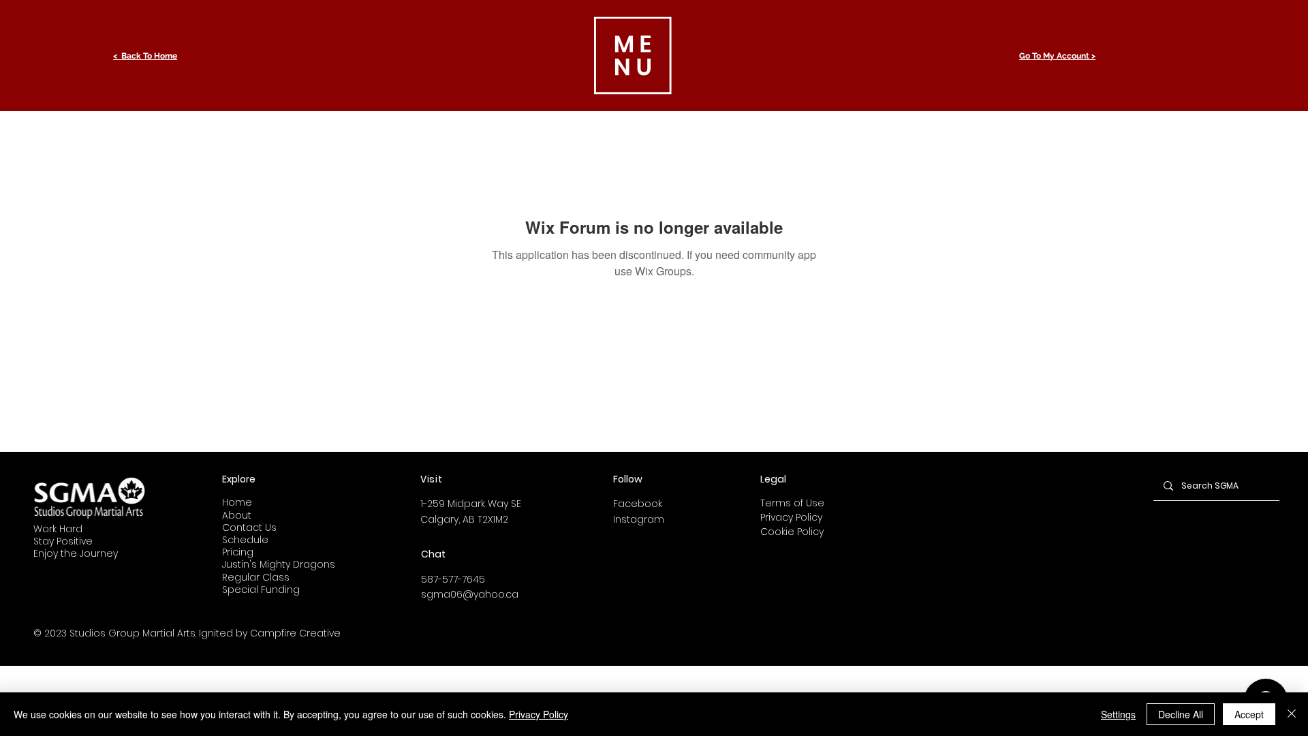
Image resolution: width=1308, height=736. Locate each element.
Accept (1249, 714)
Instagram (638, 519)
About (236, 515)
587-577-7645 (453, 579)
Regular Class (256, 577)
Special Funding (261, 589)
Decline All (1180, 714)
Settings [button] (1118, 714)
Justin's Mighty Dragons (278, 564)
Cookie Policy (792, 531)
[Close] (1291, 714)
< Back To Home (145, 56)
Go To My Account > (1057, 56)
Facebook (637, 503)
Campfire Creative (295, 633)
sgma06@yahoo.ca (469, 594)
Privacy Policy (791, 517)
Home (237, 502)
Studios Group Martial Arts (132, 633)
